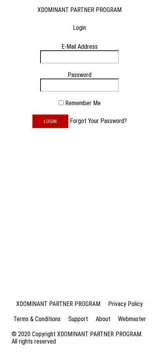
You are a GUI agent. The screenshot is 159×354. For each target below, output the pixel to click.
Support (78, 319)
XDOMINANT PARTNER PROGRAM (79, 10)
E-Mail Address (79, 46)
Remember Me (83, 103)
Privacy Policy (125, 304)
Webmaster (132, 319)
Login (50, 121)
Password (79, 75)
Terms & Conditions (37, 319)
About (103, 319)
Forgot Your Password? (98, 121)
